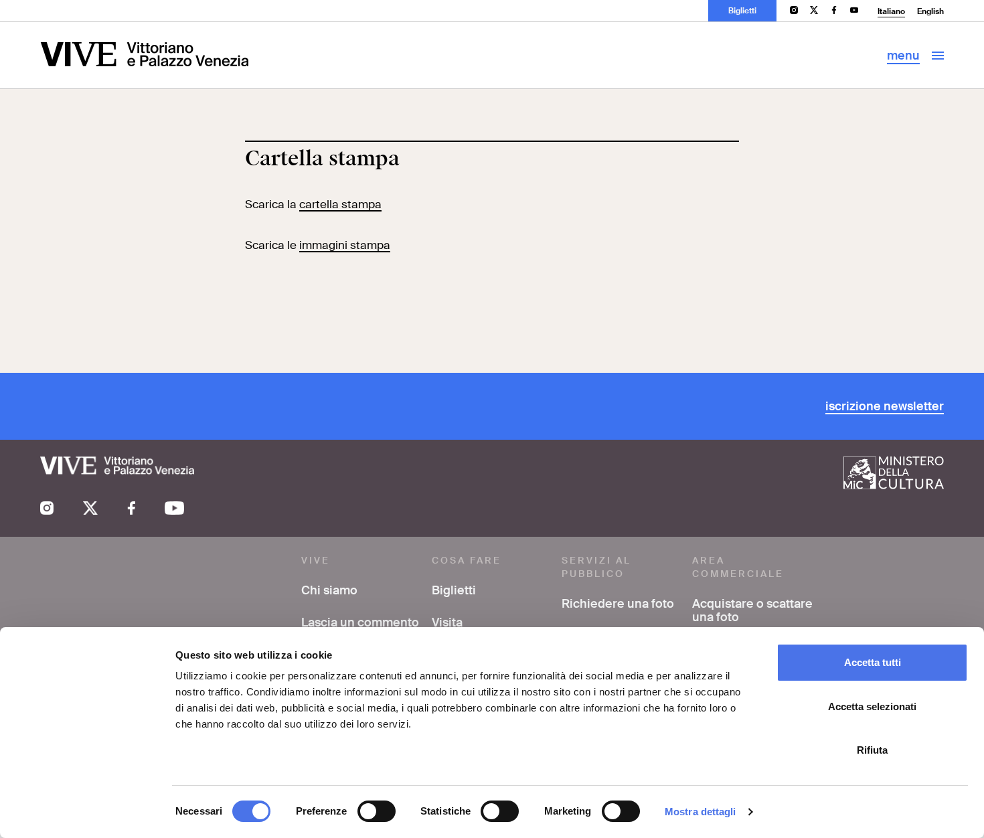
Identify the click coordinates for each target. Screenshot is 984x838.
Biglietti (742, 10)
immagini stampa (344, 245)
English (930, 11)
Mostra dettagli (700, 811)
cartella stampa (340, 204)
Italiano (891, 11)
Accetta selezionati (872, 706)
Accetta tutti (872, 662)
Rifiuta (872, 750)
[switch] (376, 811)
